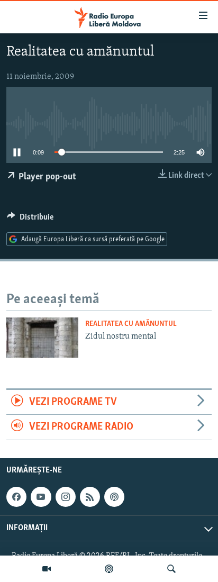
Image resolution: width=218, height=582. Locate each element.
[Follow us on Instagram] (66, 497)
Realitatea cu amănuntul (131, 324)
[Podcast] (109, 569)
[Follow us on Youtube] (41, 497)
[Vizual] (46, 569)
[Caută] (171, 569)
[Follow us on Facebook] (16, 497)
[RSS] (90, 497)
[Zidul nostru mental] (42, 337)
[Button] (30, 220)
